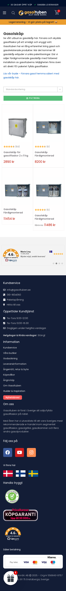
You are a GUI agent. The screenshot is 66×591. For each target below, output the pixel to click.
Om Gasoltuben (12, 385)
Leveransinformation (14, 363)
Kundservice (10, 347)
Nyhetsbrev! (13, 397)
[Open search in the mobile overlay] (13, 12)
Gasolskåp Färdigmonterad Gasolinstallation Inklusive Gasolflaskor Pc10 (48, 217)
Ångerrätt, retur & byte (16, 369)
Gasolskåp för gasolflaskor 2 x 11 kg (16, 154)
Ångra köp (8, 380)
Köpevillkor (9, 374)
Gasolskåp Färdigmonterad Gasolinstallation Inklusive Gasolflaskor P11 (16, 211)
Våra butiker (10, 353)
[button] (34, 534)
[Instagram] (31, 452)
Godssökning (10, 358)
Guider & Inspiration (14, 391)
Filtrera (34, 98)
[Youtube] (19, 452)
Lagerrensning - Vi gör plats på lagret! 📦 (33, 22)
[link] (33, 255)
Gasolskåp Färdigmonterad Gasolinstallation (45, 154)
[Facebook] (7, 452)
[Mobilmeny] (4, 13)
